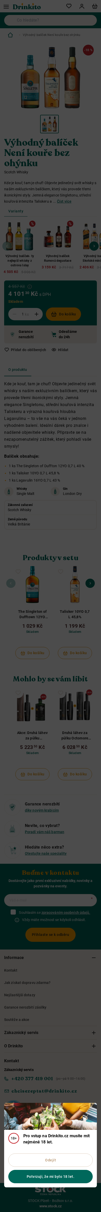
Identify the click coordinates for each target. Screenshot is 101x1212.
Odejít (50, 1160)
